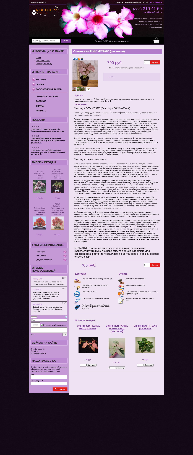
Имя (32, 374)
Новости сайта (43, 61)
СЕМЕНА (40, 84)
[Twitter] (76, 58)
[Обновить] (66, 317)
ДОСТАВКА (41, 101)
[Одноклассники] (79, 58)
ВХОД (145, 2)
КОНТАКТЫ (41, 111)
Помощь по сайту (44, 64)
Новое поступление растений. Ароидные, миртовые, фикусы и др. (47, 130)
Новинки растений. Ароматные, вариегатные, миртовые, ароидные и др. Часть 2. (48, 140)
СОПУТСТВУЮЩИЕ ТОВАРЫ (49, 89)
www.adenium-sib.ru (38, 2)
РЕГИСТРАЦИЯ (156, 2)
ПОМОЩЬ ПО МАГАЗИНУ (47, 96)
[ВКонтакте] (73, 58)
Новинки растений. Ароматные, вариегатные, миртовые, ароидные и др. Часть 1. (48, 152)
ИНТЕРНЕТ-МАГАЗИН (133, 2)
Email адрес (37, 381)
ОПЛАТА (40, 106)
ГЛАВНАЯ (119, 2)
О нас (38, 58)
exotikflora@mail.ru (153, 12)
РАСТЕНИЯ (41, 79)
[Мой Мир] (82, 58)
